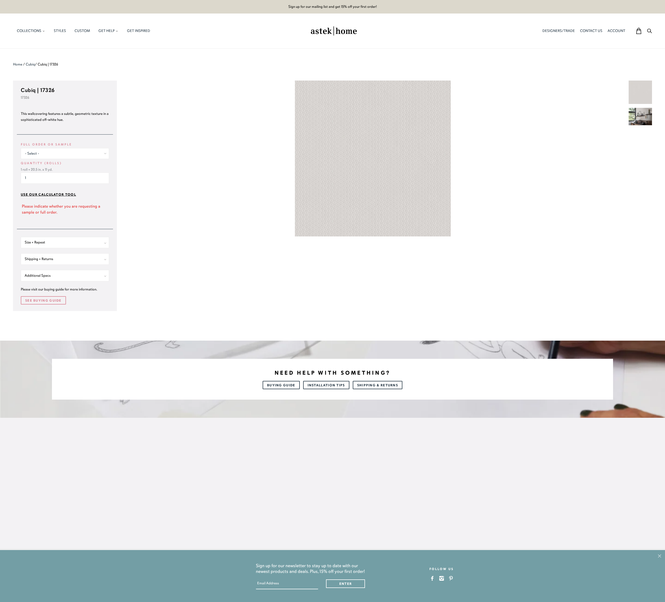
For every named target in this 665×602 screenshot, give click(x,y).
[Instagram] (441, 578)
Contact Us (591, 31)
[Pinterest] (451, 578)
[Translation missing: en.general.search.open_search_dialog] (649, 31)
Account (616, 31)
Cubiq (30, 64)
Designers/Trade (558, 31)
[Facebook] (432, 578)
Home (17, 64)
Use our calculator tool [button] (48, 194)
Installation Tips (326, 385)
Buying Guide (281, 385)
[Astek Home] (333, 30)
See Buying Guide (43, 301)
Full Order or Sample (46, 144)
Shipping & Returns (377, 385)
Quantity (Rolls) (41, 163)
